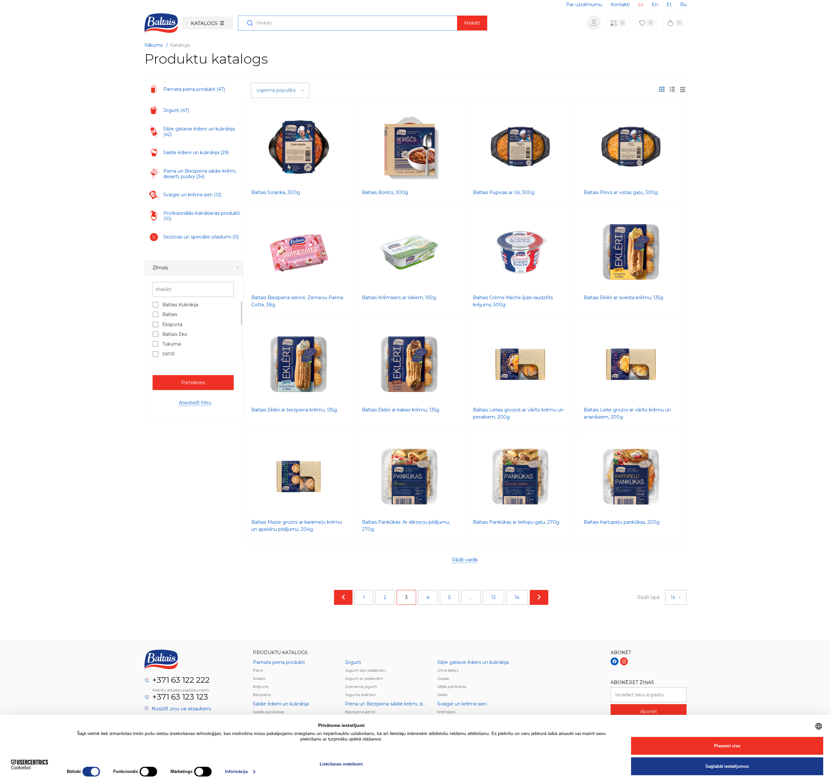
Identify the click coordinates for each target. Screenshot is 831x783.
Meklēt (472, 23)
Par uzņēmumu (584, 4)
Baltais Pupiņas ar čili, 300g (503, 192)
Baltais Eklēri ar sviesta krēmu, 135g (623, 297)
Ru (683, 4)
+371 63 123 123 (180, 697)
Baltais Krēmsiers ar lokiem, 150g (399, 297)
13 (493, 597)
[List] (683, 89)
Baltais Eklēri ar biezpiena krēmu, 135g (294, 410)
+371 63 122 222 (181, 680)
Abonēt (648, 712)
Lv (640, 4)
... (470, 597)
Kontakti (620, 4)
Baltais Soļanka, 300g (275, 192)
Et (669, 4)
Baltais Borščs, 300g (385, 192)
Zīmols (160, 268)
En (655, 4)
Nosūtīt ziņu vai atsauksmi (180, 709)
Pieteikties (193, 382)
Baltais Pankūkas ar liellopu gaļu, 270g (516, 522)
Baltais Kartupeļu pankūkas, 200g (622, 522)
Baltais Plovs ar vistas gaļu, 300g (621, 192)
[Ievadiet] (594, 23)
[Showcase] (662, 89)
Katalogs (204, 23)
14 (517, 597)
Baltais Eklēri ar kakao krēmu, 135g (400, 410)
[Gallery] (672, 89)
